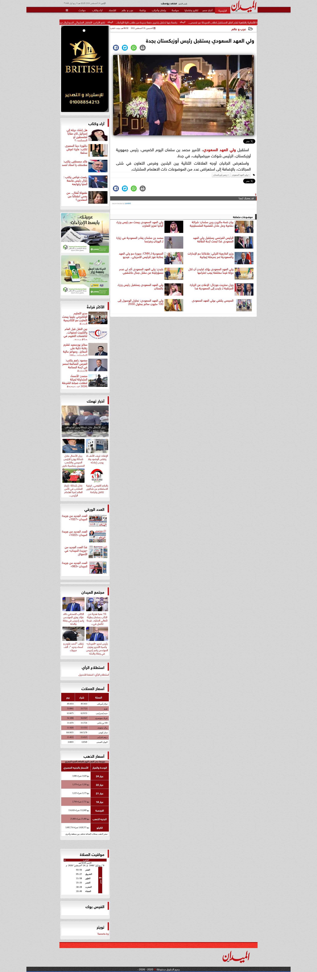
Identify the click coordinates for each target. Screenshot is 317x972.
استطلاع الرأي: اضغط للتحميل (94, 674)
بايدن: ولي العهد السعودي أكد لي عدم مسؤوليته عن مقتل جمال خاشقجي (141, 271)
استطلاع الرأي (93, 667)
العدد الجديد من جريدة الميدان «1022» (74, 533)
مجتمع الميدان (92, 592)
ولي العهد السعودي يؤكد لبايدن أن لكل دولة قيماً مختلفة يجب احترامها (210, 271)
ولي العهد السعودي (219, 149)
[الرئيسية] (222, 10)
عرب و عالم (238, 28)
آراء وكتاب (96, 123)
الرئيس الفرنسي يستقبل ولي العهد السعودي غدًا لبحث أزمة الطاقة (213, 239)
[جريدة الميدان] (85, 70)
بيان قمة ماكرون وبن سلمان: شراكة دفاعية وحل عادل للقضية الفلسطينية (211, 224)
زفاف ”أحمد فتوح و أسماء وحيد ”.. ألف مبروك (73, 646)
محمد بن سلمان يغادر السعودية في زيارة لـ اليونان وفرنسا (139, 239)
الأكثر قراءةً (95, 306)
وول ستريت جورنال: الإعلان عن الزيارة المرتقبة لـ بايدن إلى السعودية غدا (211, 286)
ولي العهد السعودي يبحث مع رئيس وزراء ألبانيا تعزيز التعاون (139, 224)
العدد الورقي (94, 509)
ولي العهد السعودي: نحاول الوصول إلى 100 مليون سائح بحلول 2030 (140, 302)
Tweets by (103, 933)
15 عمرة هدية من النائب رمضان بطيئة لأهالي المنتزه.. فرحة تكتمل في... (97, 618)
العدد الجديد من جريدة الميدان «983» (74, 564)
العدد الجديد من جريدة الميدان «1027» (74, 517)
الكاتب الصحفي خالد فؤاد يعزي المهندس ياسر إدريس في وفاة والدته (73, 618)
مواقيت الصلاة (92, 854)
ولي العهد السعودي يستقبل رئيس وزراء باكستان (140, 286)
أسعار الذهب (94, 756)
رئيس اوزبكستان (220, 175)
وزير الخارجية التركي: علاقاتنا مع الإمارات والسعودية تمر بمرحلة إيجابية (210, 255)
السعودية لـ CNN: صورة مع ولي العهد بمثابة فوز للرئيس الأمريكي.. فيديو (141, 255)
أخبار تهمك (95, 401)
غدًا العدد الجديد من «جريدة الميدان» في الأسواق (76, 550)
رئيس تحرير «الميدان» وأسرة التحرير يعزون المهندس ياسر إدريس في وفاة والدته (97, 648)
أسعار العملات (92, 688)
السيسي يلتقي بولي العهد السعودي (212, 300)
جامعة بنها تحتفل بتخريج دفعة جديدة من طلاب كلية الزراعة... (195, 22)
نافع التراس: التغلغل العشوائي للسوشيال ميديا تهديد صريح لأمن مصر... (116, 22)
